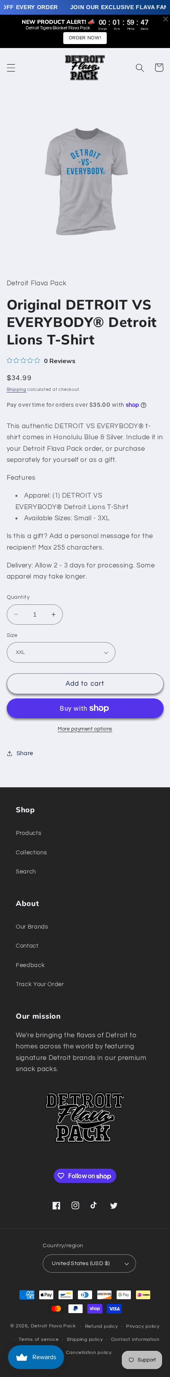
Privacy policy (143, 1326)
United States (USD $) (81, 1263)
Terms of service (39, 1339)
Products (28, 833)
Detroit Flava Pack (53, 1326)
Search (26, 871)
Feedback (30, 965)
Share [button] (25, 753)
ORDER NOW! (85, 37)
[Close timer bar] (165, 19)
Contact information (135, 1339)
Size (12, 635)
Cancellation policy (89, 1352)
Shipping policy (85, 1339)
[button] (10, 67)
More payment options (85, 729)
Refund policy (101, 1326)
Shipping (16, 389)
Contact (27, 945)
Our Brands (32, 926)
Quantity (18, 597)
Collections (31, 852)
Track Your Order (40, 984)
